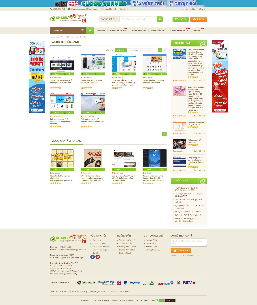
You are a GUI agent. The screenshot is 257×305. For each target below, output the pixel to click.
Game (67, 291)
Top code (100, 30)
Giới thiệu (96, 240)
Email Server (151, 247)
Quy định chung (99, 243)
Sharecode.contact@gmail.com (84, 9)
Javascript (56, 173)
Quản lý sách (112, 291)
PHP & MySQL (119, 77)
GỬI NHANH (182, 251)
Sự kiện (123, 9)
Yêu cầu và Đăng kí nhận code (186, 255)
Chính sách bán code (101, 247)
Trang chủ (54, 37)
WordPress (56, 77)
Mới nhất (120, 50)
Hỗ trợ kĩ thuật (125, 253)
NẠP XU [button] (182, 19)
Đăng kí (202, 9)
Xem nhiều (133, 50)
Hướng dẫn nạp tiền (127, 247)
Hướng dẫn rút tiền (127, 250)
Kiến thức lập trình (108, 9)
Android (147, 173)
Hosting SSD (151, 240)
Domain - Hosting (178, 30)
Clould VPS (151, 243)
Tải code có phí (125, 243)
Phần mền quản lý (79, 291)
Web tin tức (125, 291)
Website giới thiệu (97, 291)
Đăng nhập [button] (190, 9)
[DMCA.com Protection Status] (166, 300)
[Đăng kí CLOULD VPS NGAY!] (128, 3)
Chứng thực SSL (153, 250)
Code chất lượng (118, 30)
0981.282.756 (59, 9)
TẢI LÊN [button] (200, 19)
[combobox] (109, 18)
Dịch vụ (196, 30)
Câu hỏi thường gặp (100, 250)
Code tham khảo (138, 30)
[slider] (55, 88)
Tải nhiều (147, 50)
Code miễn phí (157, 30)
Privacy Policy (117, 300)
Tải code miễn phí (127, 240)
